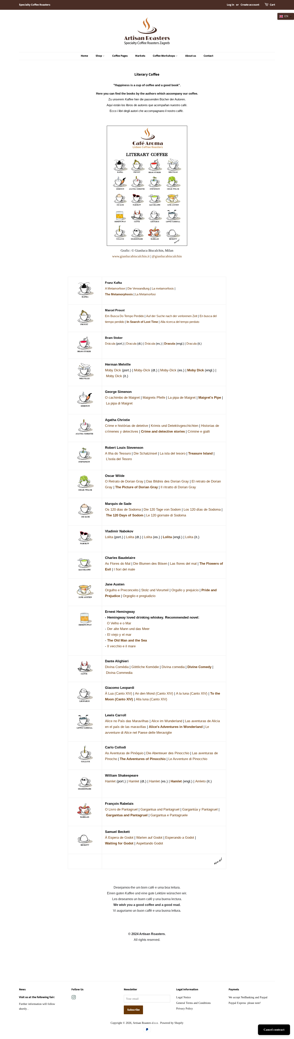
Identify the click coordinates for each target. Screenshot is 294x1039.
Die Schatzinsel (145, 453)
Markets (140, 56)
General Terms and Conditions (193, 1002)
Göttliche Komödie (145, 667)
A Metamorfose (115, 288)
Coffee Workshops (164, 56)
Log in (230, 5)
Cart (272, 5)
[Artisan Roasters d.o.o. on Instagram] (73, 998)
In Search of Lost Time (142, 321)
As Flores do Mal (117, 563)
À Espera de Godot (119, 837)
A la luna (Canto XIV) (191, 693)
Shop (99, 56)
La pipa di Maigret (119, 403)
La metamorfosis (163, 288)
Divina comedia (173, 667)
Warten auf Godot (149, 837)
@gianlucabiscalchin (167, 256)
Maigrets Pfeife (154, 397)
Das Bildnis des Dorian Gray (167, 481)
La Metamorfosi (145, 294)
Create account (250, 5)
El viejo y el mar (119, 635)
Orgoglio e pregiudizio (139, 596)
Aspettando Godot (149, 843)
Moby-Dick (142, 370)
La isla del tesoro (172, 453)
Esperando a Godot (179, 837)
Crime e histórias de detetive (126, 426)
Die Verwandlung (138, 288)
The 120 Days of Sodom (124, 515)
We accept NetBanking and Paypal (248, 997)
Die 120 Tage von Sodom (162, 509)
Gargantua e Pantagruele (169, 815)
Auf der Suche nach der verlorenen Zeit (171, 316)
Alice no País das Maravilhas (127, 721)
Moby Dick (113, 370)
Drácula (110, 343)
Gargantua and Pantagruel (127, 815)
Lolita (109, 537)
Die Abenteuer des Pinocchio (167, 753)
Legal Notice (183, 997)
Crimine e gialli (199, 431)
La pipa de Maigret (182, 397)
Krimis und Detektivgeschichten (174, 426)
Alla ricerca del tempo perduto (179, 321)
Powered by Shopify (171, 1022)
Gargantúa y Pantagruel (200, 809)
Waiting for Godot (119, 843)
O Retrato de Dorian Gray (124, 481)
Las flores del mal (183, 563)
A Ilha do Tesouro (118, 453)
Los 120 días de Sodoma (202, 509)
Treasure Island (200, 453)
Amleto (200, 781)
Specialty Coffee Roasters (34, 5)
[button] (285, 16)
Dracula (131, 343)
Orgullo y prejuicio (185, 590)
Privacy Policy (184, 1008)
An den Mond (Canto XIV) (154, 693)
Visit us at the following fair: (37, 997)
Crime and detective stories (163, 431)
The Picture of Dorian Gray (136, 487)
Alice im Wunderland (166, 721)
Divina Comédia (117, 667)
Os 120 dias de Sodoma (123, 509)
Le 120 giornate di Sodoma (166, 515)
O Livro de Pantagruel (121, 809)
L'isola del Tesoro (119, 459)
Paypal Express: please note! (245, 1002)
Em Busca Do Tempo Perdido (124, 316)
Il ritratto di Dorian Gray (178, 487)
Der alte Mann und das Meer (128, 629)
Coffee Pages (120, 56)
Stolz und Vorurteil (155, 590)
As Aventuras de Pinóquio (124, 753)
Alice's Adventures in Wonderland (176, 727)
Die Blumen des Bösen (150, 563)
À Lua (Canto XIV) (118, 693)
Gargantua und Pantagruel (159, 809)
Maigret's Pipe (209, 397)
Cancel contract (274, 1029)
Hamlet (110, 781)
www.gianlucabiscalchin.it (131, 256)
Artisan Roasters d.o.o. (146, 1022)
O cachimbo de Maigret (122, 397)
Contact (208, 56)
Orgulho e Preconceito (121, 590)
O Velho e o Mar (119, 623)
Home (84, 56)
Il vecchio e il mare (121, 646)
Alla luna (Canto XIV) (151, 699)
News (22, 990)
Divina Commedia (119, 673)
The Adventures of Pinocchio (143, 759)
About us (190, 56)
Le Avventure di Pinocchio (187, 759)
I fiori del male (124, 569)
